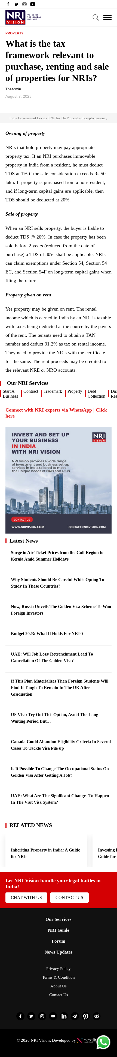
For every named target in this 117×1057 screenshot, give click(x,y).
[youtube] (32, 5)
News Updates (59, 952)
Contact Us (69, 897)
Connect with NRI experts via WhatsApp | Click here (56, 413)
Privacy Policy (58, 968)
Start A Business (10, 393)
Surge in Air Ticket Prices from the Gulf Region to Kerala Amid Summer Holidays (57, 555)
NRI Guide (58, 930)
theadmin (13, 89)
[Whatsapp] (103, 1049)
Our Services (58, 919)
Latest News (24, 541)
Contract (30, 391)
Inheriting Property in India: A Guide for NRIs (45, 853)
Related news (31, 825)
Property (14, 33)
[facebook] (8, 5)
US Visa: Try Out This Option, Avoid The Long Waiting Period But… (54, 717)
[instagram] (24, 5)
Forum (58, 941)
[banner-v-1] (58, 531)
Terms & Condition (58, 977)
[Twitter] (16, 5)
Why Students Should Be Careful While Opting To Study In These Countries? (57, 582)
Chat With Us (26, 897)
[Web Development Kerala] (88, 1040)
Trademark (53, 391)
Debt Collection (96, 393)
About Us (58, 986)
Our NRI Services (27, 383)
